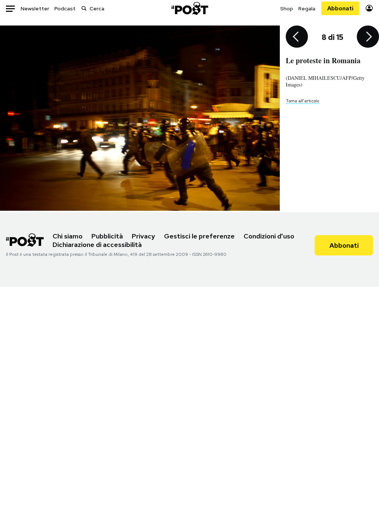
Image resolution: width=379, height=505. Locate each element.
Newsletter (35, 8)
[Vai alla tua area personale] (369, 8)
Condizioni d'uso (269, 236)
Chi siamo (68, 236)
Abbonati (340, 8)
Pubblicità (107, 236)
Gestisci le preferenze (199, 236)
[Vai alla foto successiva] (368, 37)
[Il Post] (189, 8)
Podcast (65, 8)
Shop (286, 8)
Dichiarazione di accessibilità (97, 244)
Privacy (143, 236)
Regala (306, 8)
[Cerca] (84, 8)
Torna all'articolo (302, 101)
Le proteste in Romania (323, 60)
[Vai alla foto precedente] (297, 37)
